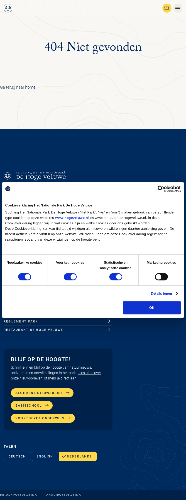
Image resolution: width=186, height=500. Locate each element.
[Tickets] (166, 8)
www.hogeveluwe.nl (72, 218)
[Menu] (177, 8)
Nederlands (79, 456)
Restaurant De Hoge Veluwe (33, 330)
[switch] (70, 276)
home (30, 87)
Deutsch (17, 456)
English (45, 456)
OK (151, 308)
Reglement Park (21, 321)
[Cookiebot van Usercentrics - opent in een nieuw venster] (161, 188)
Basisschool (28, 405)
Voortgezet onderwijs (39, 418)
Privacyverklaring (18, 495)
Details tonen (161, 293)
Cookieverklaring (63, 495)
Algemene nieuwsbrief (39, 393)
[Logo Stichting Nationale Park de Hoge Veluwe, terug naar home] (8, 8)
